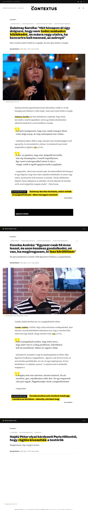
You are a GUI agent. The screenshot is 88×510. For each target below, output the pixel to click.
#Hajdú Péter (14, 432)
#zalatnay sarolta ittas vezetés (44, 23)
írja (35, 147)
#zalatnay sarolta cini (28, 23)
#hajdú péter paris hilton (25, 432)
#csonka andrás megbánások (60, 240)
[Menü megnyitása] (83, 8)
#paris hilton (38, 432)
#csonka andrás (15, 240)
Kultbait (13, 19)
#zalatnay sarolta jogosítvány (62, 23)
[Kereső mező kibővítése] (79, 8)
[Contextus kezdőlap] (44, 8)
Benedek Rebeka (14, 49)
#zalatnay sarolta (15, 23)
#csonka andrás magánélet (44, 240)
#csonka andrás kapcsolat (28, 240)
